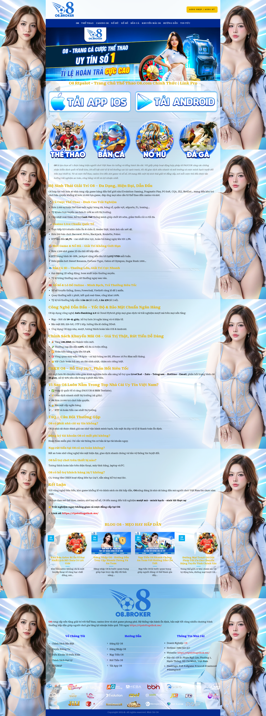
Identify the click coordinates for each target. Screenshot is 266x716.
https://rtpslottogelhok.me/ (80, 513)
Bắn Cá (135, 23)
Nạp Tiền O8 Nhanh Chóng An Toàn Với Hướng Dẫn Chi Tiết (155, 560)
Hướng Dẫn (170, 23)
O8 (77, 23)
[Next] (213, 549)
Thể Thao (87, 23)
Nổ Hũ (114, 23)
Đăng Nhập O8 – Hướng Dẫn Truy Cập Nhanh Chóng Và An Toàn (111, 560)
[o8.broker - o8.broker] (88, 9)
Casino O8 (102, 23)
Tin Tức (185, 23)
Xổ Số (124, 23)
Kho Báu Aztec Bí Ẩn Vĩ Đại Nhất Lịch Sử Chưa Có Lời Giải (68, 560)
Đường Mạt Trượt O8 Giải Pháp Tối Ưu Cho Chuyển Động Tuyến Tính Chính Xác (198, 560)
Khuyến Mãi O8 (151, 23)
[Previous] (53, 549)
